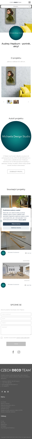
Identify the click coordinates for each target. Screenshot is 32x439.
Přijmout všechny (16, 223)
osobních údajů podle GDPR (22, 337)
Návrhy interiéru (5, 403)
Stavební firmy (5, 408)
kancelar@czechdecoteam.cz (10, 384)
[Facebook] (13, 354)
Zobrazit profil (16, 171)
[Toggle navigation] (29, 2)
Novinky (3, 423)
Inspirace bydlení (5, 407)
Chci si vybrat (22, 219)
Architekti (3, 402)
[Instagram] (19, 354)
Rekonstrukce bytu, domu (8, 405)
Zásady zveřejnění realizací (8, 412)
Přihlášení (3, 426)
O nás (2, 421)
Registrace (4, 424)
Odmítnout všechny (16, 227)
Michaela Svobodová (13, 252)
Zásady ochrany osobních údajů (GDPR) (11, 410)
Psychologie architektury (8, 428)
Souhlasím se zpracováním (16, 337)
